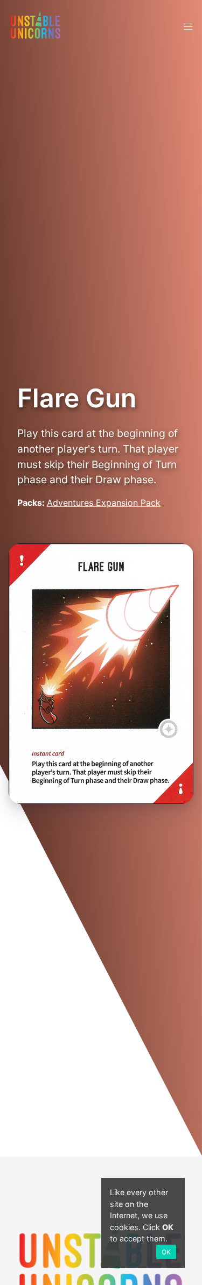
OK (166, 1252)
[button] (188, 27)
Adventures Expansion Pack (104, 502)
